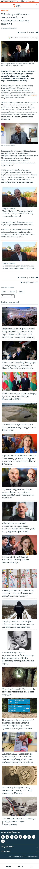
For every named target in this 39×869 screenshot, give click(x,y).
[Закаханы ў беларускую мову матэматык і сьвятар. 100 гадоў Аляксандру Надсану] (19, 775)
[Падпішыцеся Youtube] (16, 837)
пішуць (34, 95)
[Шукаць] (31, 866)
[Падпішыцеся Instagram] (29, 837)
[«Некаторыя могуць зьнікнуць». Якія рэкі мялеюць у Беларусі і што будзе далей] (19, 412)
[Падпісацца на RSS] (3, 841)
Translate (31, 1)
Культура (5, 11)
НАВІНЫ (8, 866)
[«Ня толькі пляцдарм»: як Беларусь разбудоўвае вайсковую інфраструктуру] (19, 806)
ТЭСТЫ (20, 866)
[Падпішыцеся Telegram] (33, 837)
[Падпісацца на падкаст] (20, 837)
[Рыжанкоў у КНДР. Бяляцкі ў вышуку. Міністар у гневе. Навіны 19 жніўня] (19, 545)
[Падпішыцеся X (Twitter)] (12, 837)
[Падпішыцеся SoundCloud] (25, 837)
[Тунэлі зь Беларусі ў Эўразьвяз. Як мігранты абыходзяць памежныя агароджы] (19, 677)
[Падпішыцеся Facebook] (7, 837)
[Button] (22, 32)
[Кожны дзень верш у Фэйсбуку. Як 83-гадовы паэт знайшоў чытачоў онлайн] (19, 251)
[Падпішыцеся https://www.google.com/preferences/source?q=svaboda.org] (3, 837)
